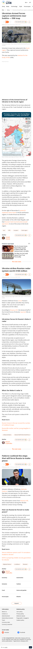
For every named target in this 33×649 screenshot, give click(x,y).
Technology (14, 6)
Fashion (18, 584)
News (7, 6)
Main (3, 10)
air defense (17, 564)
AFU (9, 230)
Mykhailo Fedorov (7, 564)
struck (20, 301)
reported (23, 312)
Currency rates (6, 622)
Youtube (6, 632)
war (4, 230)
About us (4, 611)
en (26, 2)
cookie (5, 647)
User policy (19, 611)
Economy (4, 577)
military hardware (7, 434)
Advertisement (6, 616)
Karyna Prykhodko (8, 442)
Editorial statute (20, 616)
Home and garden (21, 590)
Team (3, 620)
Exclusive (4, 584)
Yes (30, 647)
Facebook (22, 632)
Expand (16, 603)
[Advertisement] (16, 79)
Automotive (19, 577)
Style (20, 6)
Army (3, 6)
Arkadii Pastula (7, 238)
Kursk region (24, 230)
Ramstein (25, 564)
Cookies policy (20, 620)
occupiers (16, 230)
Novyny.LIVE (24, 500)
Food (3, 590)
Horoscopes (27, 6)
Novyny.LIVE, (14, 310)
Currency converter (7, 624)
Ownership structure (7, 618)
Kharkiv (18, 596)
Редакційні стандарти (22, 618)
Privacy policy (20, 614)
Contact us (5, 614)
